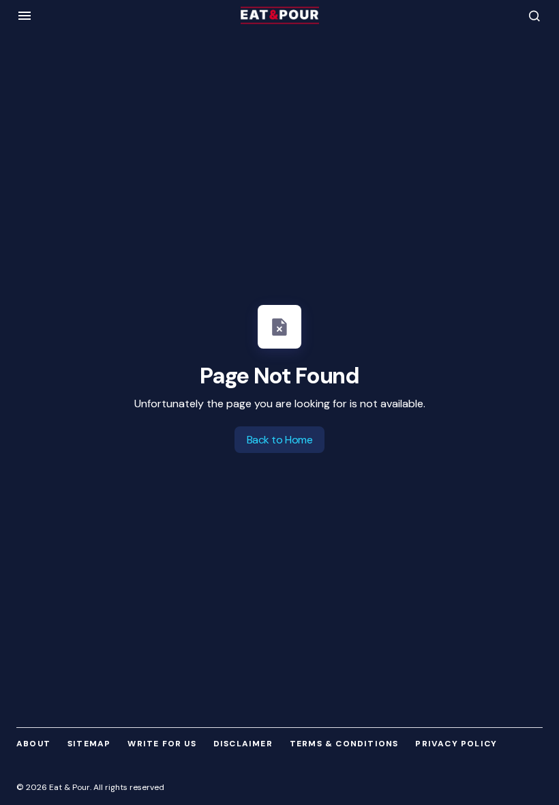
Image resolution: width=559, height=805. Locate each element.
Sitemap (88, 743)
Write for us (161, 743)
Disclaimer (243, 743)
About (33, 743)
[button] (24, 16)
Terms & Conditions (344, 743)
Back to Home (279, 440)
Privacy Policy (456, 743)
